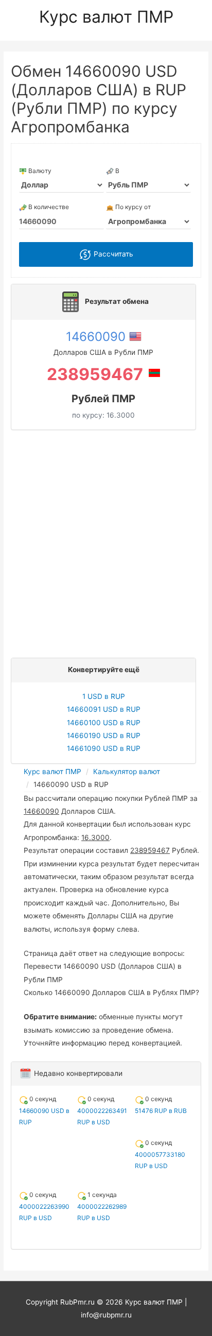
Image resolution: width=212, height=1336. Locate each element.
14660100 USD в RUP (103, 722)
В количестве (48, 207)
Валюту (39, 171)
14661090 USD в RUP (103, 748)
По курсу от (132, 207)
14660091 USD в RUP (103, 709)
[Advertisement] (106, 541)
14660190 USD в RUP (103, 735)
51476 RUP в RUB (161, 1111)
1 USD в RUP (103, 696)
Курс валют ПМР (106, 17)
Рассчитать (112, 254)
